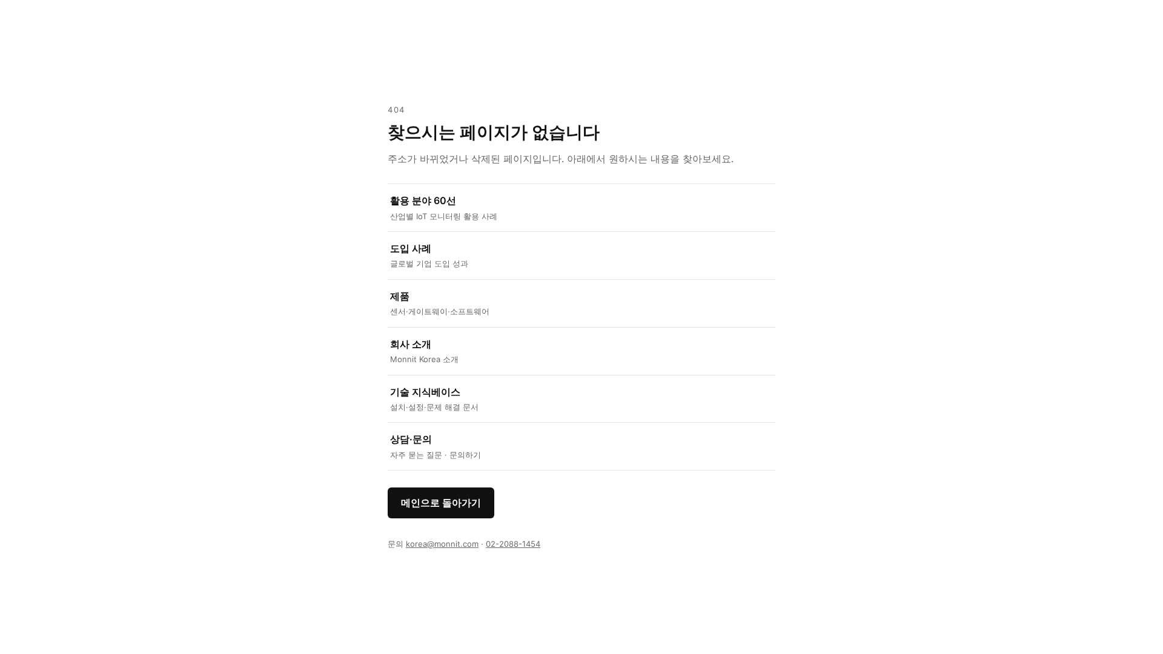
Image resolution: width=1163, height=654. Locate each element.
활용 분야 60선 (443, 207)
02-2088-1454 (513, 544)
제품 (439, 303)
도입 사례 (429, 255)
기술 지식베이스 (434, 399)
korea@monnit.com (442, 544)
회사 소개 (424, 351)
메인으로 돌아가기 (441, 503)
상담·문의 (435, 446)
